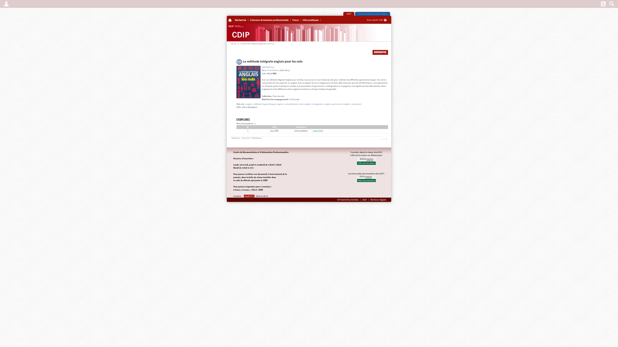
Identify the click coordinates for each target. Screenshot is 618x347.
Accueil (234, 43)
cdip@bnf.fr (249, 196)
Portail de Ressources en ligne (372, 13)
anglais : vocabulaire (352, 104)
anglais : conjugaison (313, 104)
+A (385, 139)
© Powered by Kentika (347, 199)
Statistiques (257, 138)
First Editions (273, 70)
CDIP (348, 13)
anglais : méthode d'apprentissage (260, 104)
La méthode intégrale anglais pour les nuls (257, 43)
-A (381, 139)
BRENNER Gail (268, 67)
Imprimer (246, 138)
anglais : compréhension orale (290, 104)
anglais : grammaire (333, 104)
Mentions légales (378, 199)
